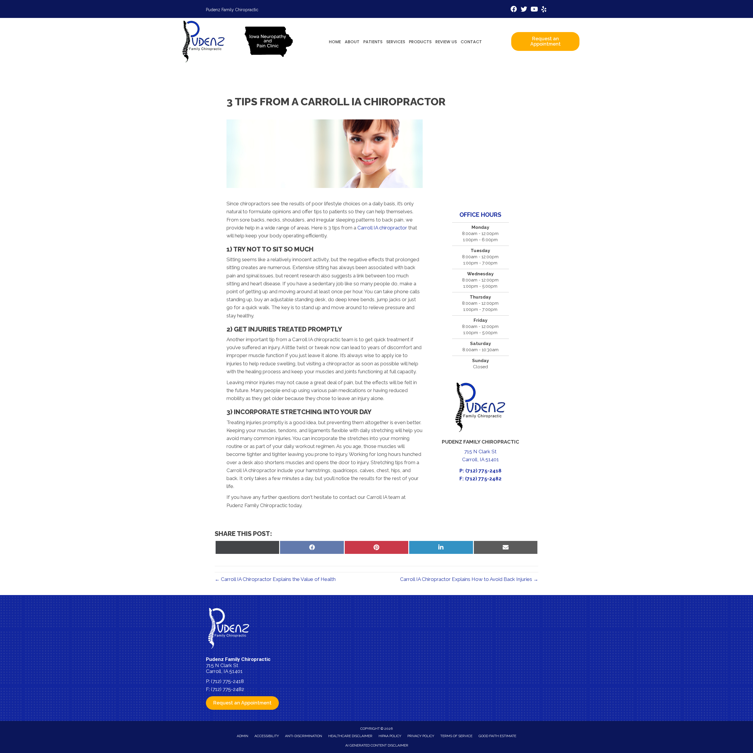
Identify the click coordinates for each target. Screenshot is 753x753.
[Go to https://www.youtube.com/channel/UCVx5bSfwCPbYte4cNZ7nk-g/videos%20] (534, 10)
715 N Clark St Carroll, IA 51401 (224, 668)
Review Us (446, 42)
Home (335, 42)
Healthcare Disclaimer (350, 736)
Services (395, 42)
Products (420, 42)
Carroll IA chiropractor (382, 228)
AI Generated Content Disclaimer (376, 745)
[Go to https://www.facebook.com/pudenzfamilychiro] (514, 10)
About (352, 42)
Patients (372, 42)
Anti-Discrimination (303, 736)
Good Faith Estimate (497, 736)
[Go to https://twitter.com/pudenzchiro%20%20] (524, 10)
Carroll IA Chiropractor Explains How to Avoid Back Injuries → (469, 579)
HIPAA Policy (390, 736)
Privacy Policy (420, 736)
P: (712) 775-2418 (480, 471)
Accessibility (266, 736)
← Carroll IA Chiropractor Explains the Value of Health (275, 579)
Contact (471, 42)
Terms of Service (456, 736)
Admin (242, 736)
